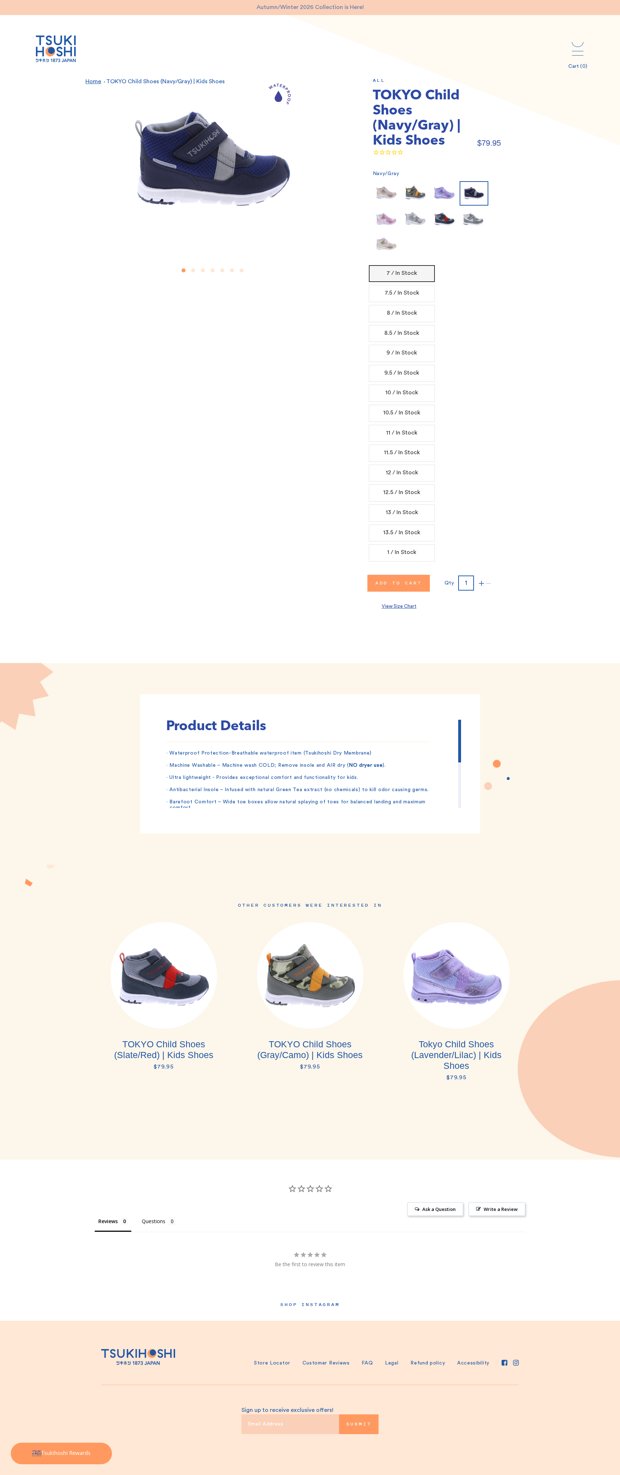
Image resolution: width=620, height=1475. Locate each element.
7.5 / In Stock (402, 293)
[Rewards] (61, 1453)
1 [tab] (183, 270)
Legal (392, 1363)
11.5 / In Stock (402, 452)
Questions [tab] (153, 1221)
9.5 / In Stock (401, 373)
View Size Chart (399, 606)
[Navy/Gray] (474, 193)
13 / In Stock (402, 512)
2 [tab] (193, 270)
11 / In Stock (401, 433)
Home (93, 81)
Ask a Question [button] (439, 1209)
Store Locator (272, 1363)
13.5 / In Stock (401, 532)
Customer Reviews (326, 1363)
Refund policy (427, 1363)
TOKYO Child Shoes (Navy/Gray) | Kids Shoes (165, 81)
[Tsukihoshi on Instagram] (516, 1363)
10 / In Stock (401, 392)
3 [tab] (203, 270)
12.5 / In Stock (401, 492)
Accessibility (473, 1363)
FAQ (367, 1363)
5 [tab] (222, 270)
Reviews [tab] (108, 1221)
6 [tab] (232, 270)
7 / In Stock (401, 273)
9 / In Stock (401, 353)
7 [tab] (242, 270)
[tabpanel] (163, 1000)
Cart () (577, 66)
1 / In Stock (401, 552)
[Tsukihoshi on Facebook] (504, 1363)
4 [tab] (213, 270)
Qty (449, 583)
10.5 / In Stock (401, 412)
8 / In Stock (402, 313)
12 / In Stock (402, 472)
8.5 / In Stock (401, 333)
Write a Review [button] (501, 1209)
